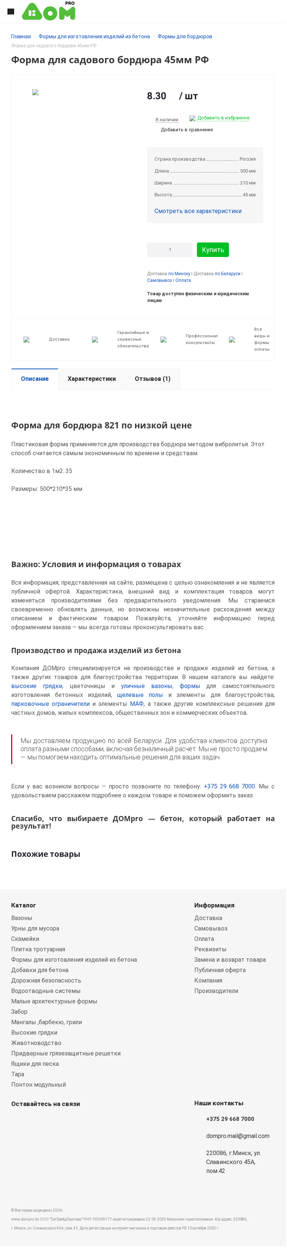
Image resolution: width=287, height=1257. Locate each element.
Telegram (55, 1121)
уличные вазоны (146, 685)
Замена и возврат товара (230, 959)
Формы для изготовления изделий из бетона (94, 36)
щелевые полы (140, 694)
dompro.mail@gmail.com (238, 1135)
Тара (17, 1074)
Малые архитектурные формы (54, 1001)
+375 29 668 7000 (229, 786)
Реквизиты (210, 949)
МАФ (137, 703)
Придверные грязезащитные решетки (66, 1053)
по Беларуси (227, 273)
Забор (19, 1011)
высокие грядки (36, 685)
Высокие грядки (34, 1032)
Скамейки (25, 938)
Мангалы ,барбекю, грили (46, 1022)
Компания (208, 980)
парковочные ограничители (50, 703)
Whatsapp (18, 1121)
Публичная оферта (220, 970)
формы (190, 685)
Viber (37, 1121)
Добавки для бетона (39, 970)
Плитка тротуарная (38, 949)
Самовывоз (159, 280)
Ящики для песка (35, 1063)
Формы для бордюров (185, 36)
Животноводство (36, 1043)
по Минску (179, 273)
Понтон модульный (38, 1084)
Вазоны (21, 918)
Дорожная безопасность (46, 980)
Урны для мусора (35, 928)
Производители (216, 990)
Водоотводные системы (46, 990)
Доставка (208, 918)
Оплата (183, 280)
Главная (21, 36)
